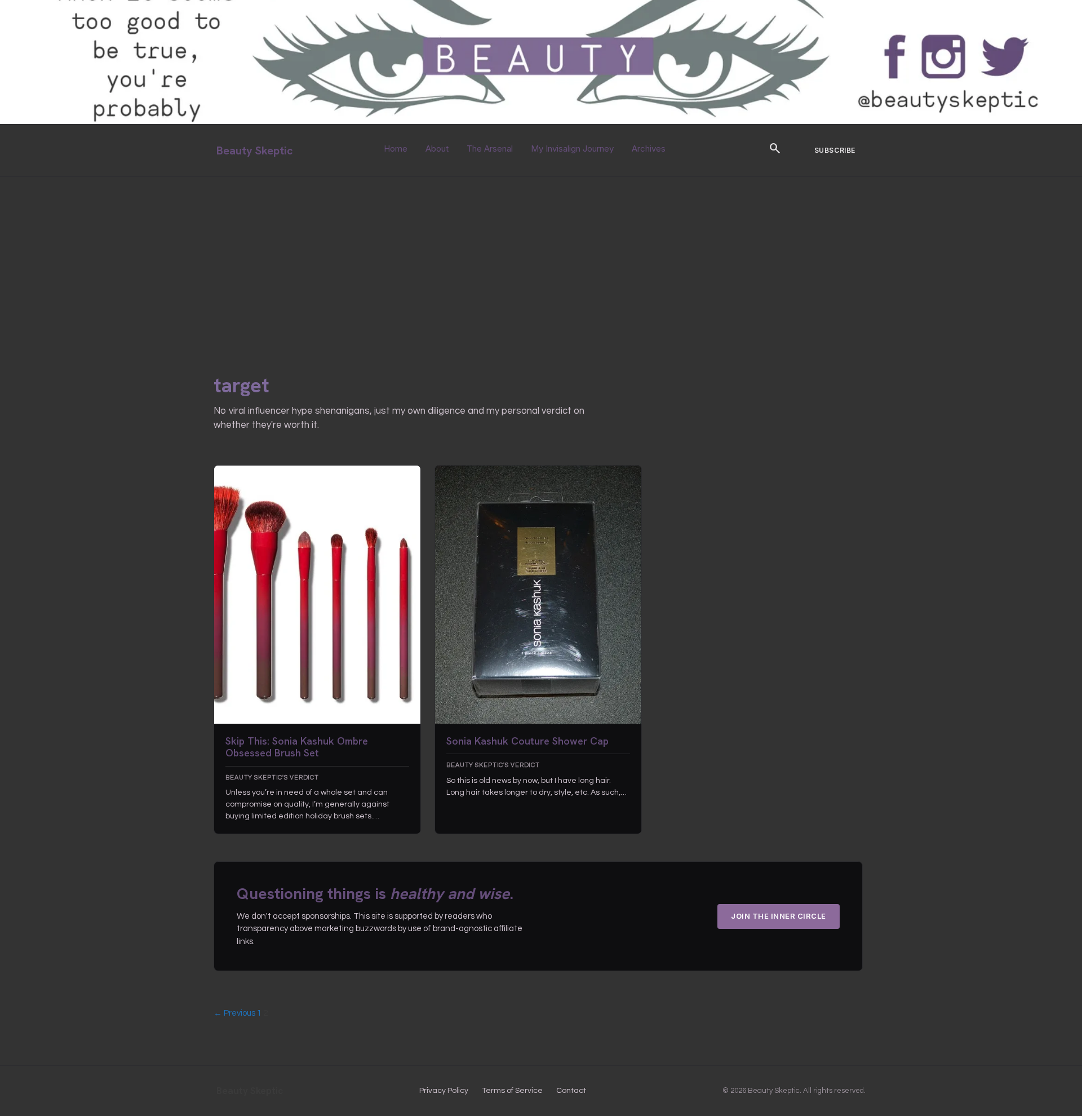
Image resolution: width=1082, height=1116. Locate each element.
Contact (571, 1091)
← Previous (234, 1013)
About (437, 148)
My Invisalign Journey (572, 148)
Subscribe (834, 150)
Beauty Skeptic (254, 150)
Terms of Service (512, 1091)
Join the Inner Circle (778, 915)
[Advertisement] (541, 261)
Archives (649, 148)
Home (395, 148)
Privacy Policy (443, 1091)
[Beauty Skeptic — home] (541, 121)
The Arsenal (490, 148)
